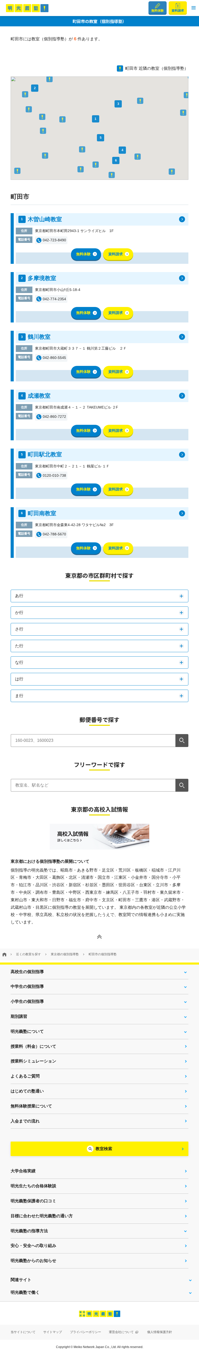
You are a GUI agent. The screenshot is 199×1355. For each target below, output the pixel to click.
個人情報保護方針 (159, 1332)
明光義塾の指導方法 (29, 1231)
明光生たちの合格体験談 (33, 1186)
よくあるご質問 (25, 1076)
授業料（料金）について (33, 1046)
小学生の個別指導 (27, 1001)
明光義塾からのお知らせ (33, 1260)
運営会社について (121, 1332)
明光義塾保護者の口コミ (33, 1201)
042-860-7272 (54, 416)
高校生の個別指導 (27, 971)
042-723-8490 (54, 240)
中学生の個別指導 (27, 986)
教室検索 (104, 1148)
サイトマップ (52, 1332)
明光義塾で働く (25, 1292)
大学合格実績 (23, 1171)
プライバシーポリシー (85, 1332)
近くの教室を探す (28, 954)
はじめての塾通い (27, 1091)
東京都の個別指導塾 (65, 954)
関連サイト (21, 1279)
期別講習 (19, 1016)
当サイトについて (23, 1332)
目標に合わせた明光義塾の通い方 (42, 1216)
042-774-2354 (54, 299)
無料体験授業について (31, 1106)
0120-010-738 (54, 475)
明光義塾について (27, 1031)
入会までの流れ (25, 1121)
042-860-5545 (54, 358)
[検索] (181, 740)
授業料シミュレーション (33, 1061)
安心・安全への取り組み (33, 1245)
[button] (193, 8)
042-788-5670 (54, 534)
